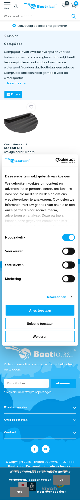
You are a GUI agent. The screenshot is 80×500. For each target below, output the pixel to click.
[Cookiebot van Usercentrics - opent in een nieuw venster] (56, 160)
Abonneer (63, 383)
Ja (61, 479)
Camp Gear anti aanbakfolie (15, 146)
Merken (12, 36)
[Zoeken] (74, 16)
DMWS (53, 462)
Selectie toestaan (40, 323)
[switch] (68, 251)
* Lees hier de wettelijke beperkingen (28, 392)
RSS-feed (67, 462)
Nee (19, 492)
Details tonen (56, 297)
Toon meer (15, 83)
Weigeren (40, 336)
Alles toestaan (40, 310)
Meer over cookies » (52, 492)
